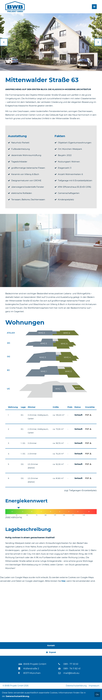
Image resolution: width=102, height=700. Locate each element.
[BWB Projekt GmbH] (15, 6)
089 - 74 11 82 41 (71, 668)
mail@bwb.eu (71, 673)
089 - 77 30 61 (70, 664)
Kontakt (51, 645)
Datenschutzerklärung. (18, 696)
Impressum (94, 685)
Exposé (52, 652)
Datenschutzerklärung (76, 685)
